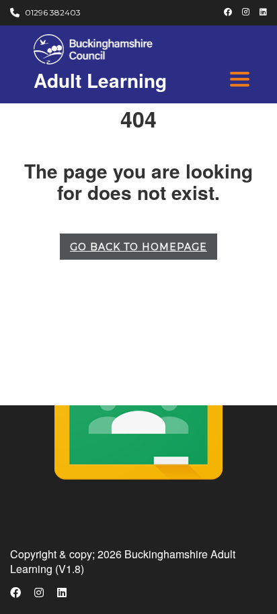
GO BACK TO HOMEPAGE (138, 247)
